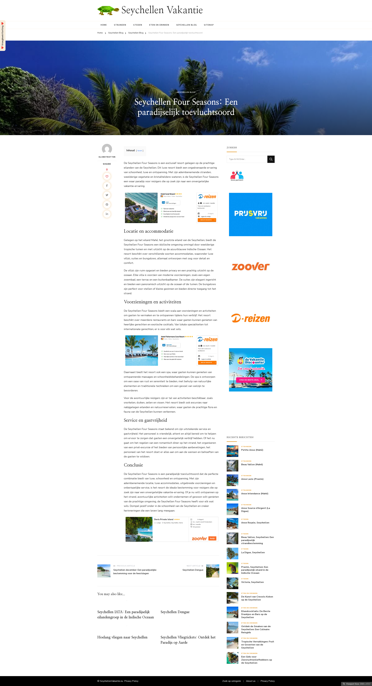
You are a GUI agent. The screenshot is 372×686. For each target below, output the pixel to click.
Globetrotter (107, 157)
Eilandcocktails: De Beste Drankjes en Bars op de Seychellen (255, 614)
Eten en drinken (159, 25)
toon (139, 150)
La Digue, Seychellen (253, 552)
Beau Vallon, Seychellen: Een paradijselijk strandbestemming (257, 540)
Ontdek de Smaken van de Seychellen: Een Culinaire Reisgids (256, 629)
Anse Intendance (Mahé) (254, 493)
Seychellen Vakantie (162, 10)
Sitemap (209, 25)
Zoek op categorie (231, 681)
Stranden (120, 25)
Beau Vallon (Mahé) (252, 464)
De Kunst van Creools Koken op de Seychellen (257, 598)
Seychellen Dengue (175, 612)
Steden (137, 25)
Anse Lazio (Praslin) (252, 479)
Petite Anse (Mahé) (252, 450)
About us (250, 681)
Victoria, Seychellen (252, 582)
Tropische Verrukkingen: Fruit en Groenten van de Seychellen (257, 644)
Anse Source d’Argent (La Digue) (255, 510)
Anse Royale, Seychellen (255, 522)
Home (104, 25)
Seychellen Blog (186, 25)
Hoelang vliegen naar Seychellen (122, 637)
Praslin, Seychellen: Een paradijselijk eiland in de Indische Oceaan (254, 570)
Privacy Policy (131, 681)
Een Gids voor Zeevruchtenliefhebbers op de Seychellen (256, 659)
